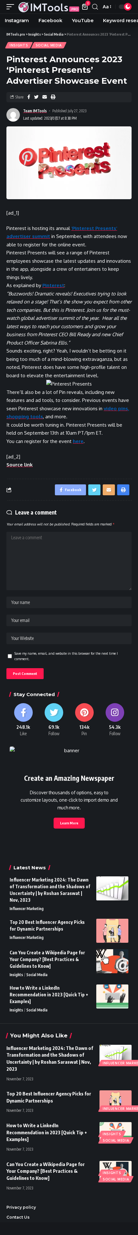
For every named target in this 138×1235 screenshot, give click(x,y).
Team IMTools (35, 110)
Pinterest (53, 285)
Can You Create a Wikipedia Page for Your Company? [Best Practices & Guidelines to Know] (47, 959)
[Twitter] (54, 720)
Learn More (69, 823)
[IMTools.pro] (48, 7)
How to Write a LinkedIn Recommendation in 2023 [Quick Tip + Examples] (49, 994)
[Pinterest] (84, 720)
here (78, 441)
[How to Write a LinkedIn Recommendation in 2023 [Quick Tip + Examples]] (112, 996)
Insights (19, 45)
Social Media (49, 45)
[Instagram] (114, 720)
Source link (19, 465)
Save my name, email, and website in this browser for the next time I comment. (66, 656)
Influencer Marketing (27, 908)
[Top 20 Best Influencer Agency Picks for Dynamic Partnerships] (112, 931)
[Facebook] (23, 720)
